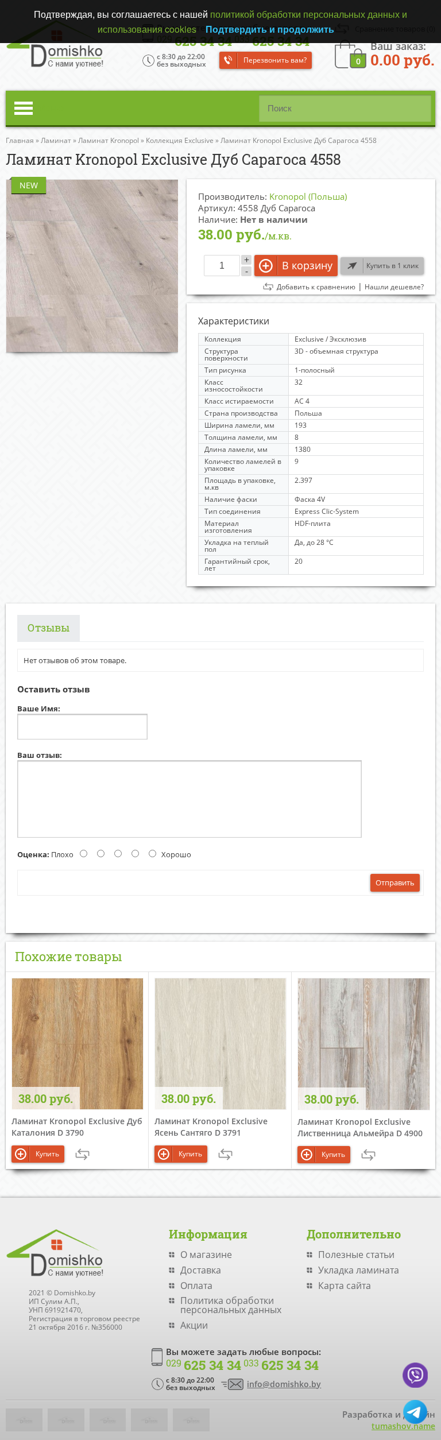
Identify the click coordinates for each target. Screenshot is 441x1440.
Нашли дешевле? (394, 287)
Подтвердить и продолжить (270, 29)
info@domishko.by (284, 1384)
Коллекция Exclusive (180, 140)
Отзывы (48, 627)
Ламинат (56, 140)
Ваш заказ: (402, 53)
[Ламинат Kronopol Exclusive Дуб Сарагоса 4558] (92, 265)
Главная (20, 140)
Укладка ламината (358, 1270)
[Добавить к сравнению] (82, 1154)
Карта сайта (344, 1285)
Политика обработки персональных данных (230, 1305)
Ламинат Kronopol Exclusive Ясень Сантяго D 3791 (211, 1127)
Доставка (200, 1270)
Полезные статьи (356, 1254)
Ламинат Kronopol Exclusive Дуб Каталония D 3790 (76, 1127)
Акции (194, 1325)
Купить (47, 1154)
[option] (92, 265)
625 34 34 (203, 1365)
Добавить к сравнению (316, 287)
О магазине (206, 1254)
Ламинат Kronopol (108, 140)
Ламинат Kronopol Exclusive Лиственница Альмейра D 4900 (360, 1127)
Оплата (196, 1285)
